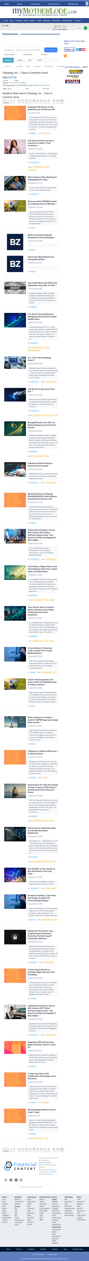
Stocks (19, 60)
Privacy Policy (51, 1172)
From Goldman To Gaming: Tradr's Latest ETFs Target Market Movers (40, 650)
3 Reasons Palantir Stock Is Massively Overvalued (40, 464)
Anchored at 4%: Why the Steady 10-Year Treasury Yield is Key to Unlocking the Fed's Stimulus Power (43, 788)
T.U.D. (79, 1213)
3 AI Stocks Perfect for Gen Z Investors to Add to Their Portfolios (41, 143)
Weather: (18, 1197)
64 (57, 100)
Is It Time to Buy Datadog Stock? (39, 359)
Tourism (77, 21)
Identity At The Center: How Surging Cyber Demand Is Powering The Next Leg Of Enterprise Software (40, 935)
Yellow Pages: (81, 1220)
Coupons (80, 1217)
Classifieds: (68, 1197)
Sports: (17, 1206)
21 (45, 100)
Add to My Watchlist (44, 85)
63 (54, 100)
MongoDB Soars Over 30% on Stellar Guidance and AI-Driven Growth (42, 425)
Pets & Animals (69, 1215)
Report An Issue (78, 1249)
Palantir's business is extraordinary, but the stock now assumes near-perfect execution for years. (43, 476)
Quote (9, 89)
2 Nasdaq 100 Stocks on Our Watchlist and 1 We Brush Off (41, 108)
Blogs (29, 1206)
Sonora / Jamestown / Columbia (56, 1206)
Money (32, 21)
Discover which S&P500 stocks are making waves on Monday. (43, 202)
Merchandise (68, 1201)
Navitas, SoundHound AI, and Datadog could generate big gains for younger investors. (43, 156)
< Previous (6, 102)
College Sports (19, 1220)
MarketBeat (33, 306)
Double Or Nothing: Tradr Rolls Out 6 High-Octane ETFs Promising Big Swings (42, 898)
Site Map (43, 1249)
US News (18, 21)
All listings (55, 1202)
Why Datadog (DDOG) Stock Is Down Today (42, 1111)
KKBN (41, 1220)
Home (8, 1249)
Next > (62, 102)
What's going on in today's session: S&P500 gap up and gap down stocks (43, 719)
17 (30, 100)
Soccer (17, 1218)
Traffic (39, 21)
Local (6, 21)
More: (79, 1197)
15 (23, 100)
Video (79, 1206)
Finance (54, 1232)
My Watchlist (27, 54)
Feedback (31, 1249)
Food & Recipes (44, 1208)
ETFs (30, 60)
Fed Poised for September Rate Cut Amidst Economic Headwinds (42, 830)
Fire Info (29, 1224)
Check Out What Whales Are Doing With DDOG (41, 258)
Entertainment (54, 4)
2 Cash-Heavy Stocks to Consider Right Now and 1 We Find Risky (41, 972)
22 (48, 100)
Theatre (42, 1201)
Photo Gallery (81, 1215)
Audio (79, 1199)
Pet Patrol (30, 1222)
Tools (39, 60)
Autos (66, 1204)
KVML (41, 1215)
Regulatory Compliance (34, 350)
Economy (46, 167)
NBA (16, 1213)
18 (34, 100)
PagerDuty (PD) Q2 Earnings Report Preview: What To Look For (42, 1044)
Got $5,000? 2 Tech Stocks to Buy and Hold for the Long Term (41, 871)
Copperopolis (56, 1224)
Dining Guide (73, 4)
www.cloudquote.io (45, 1162)
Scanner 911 (81, 1201)
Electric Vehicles (32, 170)
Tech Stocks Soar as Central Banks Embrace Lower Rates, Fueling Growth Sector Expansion (41, 611)
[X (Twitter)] (6, 1180)
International (48, 66)
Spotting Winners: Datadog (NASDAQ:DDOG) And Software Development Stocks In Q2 (42, 496)
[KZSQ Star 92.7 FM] (72, 76)
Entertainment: (45, 1197)
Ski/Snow (18, 1204)
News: (4, 1197)
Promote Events (69, 1208)
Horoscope (43, 1204)
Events (29, 1199)
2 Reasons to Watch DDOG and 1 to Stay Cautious (42, 752)
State (11, 21)
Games (42, 1206)
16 (26, 100)
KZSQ (41, 1217)
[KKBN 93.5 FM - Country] (72, 81)
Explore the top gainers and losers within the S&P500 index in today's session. (42, 682)
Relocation (55, 1238)
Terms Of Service (47, 1174)
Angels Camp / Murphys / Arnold (56, 1220)
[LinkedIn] (16, 1180)
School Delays (67, 21)
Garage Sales (68, 1213)
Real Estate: (56, 1227)
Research (46, 89)
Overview (19, 66)
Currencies (37, 66)
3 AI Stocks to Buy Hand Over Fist (41, 390)
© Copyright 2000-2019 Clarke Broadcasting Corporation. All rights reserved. (45, 1258)
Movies (42, 1199)
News (7, 4)
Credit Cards (46, 133)
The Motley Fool (34, 162)
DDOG (12, 77)
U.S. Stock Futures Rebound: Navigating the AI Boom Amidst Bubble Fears (42, 316)
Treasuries (60, 66)
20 (41, 100)
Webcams (47, 21)
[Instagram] (21, 1180)
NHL (16, 1215)
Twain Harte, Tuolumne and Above (56, 1213)
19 (37, 100)
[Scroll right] (86, 3)
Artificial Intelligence (38, 167)
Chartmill (32, 227)
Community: (32, 1197)
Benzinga (32, 249)
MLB (16, 1211)
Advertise (55, 1249)
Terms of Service (38, 1254)
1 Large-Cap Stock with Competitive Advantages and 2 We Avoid (42, 1076)
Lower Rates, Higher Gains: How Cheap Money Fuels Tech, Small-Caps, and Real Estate (43, 569)
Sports (19, 4)
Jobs (65, 1199)
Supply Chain (54, 415)
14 (19, 100)
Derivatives (46, 1102)
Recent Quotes (9, 54)
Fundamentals (56, 1229)
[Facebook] (11, 1180)
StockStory (33, 133)
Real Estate (68, 1206)
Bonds (46, 600)
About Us (19, 1249)
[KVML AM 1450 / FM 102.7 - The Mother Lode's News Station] (76, 71)
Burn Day (17, 1199)
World (26, 21)
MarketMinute (34, 343)
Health (29, 1204)
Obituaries (56, 21)
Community (35, 4)
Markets (8, 60)
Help (65, 1249)
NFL (16, 1208)
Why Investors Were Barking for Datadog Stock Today (42, 178)
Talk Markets (33, 962)
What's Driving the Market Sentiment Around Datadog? (42, 236)
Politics (4, 1213)
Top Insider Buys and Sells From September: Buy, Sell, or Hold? (42, 284)
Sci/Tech (5, 1220)
